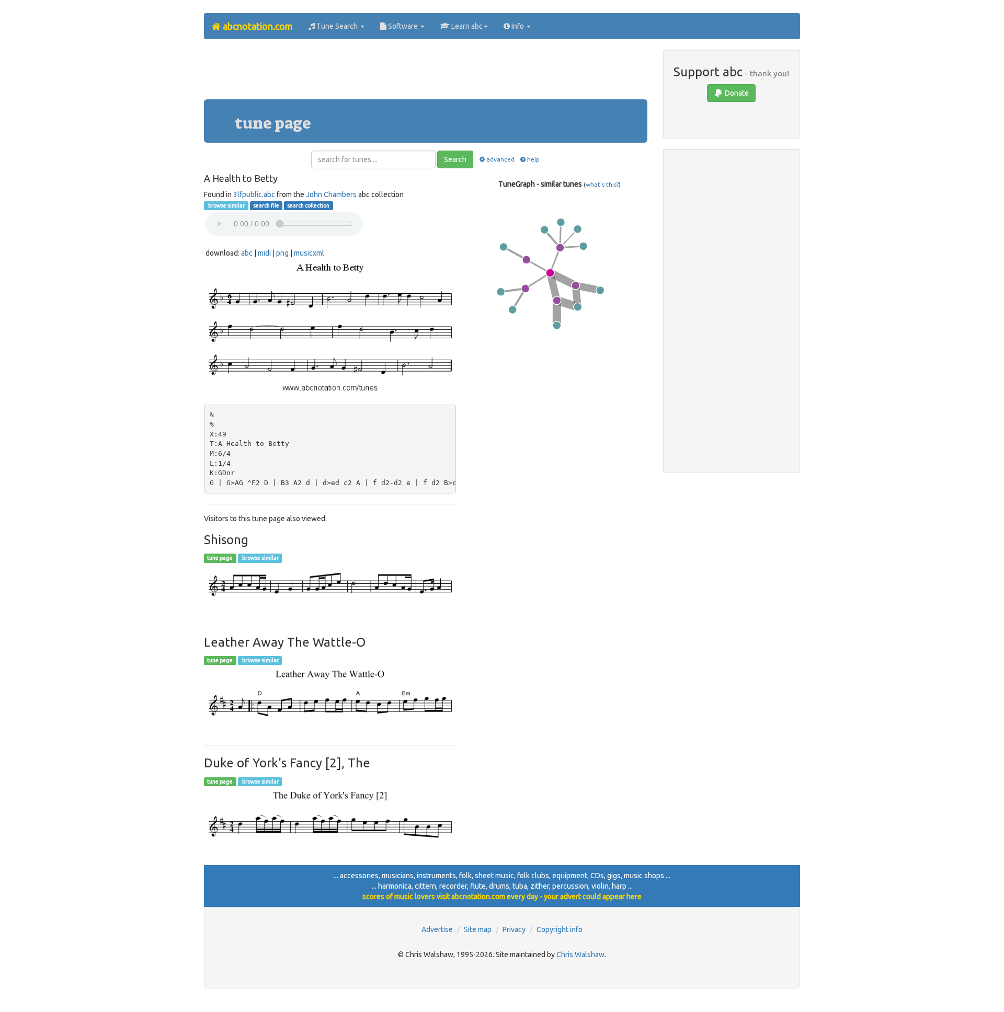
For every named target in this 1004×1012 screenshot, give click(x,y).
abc (247, 253)
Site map (478, 929)
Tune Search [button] (337, 26)
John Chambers (331, 194)
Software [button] (402, 26)
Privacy (514, 929)
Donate (736, 93)
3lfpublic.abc (254, 194)
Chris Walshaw (580, 954)
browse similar (226, 205)
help (533, 159)
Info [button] (518, 26)
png (282, 253)
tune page (220, 558)
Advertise (437, 929)
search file (266, 205)
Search (455, 159)
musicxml (309, 253)
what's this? (602, 184)
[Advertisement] (425, 73)
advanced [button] (500, 159)
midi (264, 253)
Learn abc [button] (466, 26)
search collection (308, 205)
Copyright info (560, 929)
